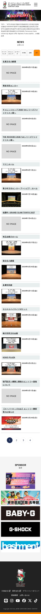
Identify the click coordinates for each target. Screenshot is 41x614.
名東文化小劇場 (9, 61)
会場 (30, 52)
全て (37, 52)
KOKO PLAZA (9, 357)
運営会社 (15, 591)
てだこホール (8, 164)
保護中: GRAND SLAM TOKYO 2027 (19, 212)
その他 (24, 52)
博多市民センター (10, 85)
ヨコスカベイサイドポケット (15, 309)
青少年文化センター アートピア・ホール (20, 188)
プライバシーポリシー (31, 591)
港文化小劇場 (8, 261)
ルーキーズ (17, 52)
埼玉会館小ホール (10, 236)
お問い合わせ (25, 595)
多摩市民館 (7, 285)
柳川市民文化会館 (10, 333)
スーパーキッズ (4, 52)
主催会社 (4, 591)
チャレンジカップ (10, 52)
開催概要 (14, 595)
